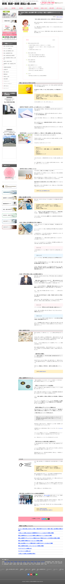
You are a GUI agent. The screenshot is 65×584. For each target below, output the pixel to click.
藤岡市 (32, 561)
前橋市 (9, 561)
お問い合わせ (59, 8)
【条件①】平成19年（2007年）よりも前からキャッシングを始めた (40, 45)
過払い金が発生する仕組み (8, 46)
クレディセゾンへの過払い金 (24, 548)
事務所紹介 (36, 8)
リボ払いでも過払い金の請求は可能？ (27, 553)
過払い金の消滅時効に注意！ (44, 190)
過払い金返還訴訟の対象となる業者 (10, 58)
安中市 (39, 561)
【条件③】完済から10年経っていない (35, 49)
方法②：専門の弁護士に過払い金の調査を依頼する (37, 56)
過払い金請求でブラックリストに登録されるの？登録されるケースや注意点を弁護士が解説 (39, 538)
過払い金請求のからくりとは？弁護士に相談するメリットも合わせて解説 (35, 535)
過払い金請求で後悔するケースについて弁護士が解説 (30, 540)
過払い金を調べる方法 (32, 52)
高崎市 (5, 561)
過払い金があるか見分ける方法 (33, 43)
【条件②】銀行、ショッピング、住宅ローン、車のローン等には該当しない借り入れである (42, 47)
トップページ (3, 570)
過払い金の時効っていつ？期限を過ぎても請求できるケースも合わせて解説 (35, 543)
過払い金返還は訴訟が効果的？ (9, 55)
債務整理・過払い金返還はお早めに (10, 64)
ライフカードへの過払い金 (24, 551)
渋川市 (29, 561)
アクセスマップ (6, 81)
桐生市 (12, 561)
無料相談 (13, 8)
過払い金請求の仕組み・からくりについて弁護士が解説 (31, 545)
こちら (60, 428)
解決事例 (21, 8)
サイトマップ (6, 88)
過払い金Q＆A (6, 71)
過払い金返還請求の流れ (8, 53)
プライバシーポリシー (8, 83)
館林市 (26, 561)
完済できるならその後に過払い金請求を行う (36, 70)
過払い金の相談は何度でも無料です (12, 570)
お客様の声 (28, 8)
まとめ (29, 73)
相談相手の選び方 (42, 371)
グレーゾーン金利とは (8, 48)
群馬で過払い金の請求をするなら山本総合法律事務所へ (38, 75)
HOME (6, 8)
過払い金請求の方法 (31, 59)
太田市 (19, 561)
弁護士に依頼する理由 (8, 61)
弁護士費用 (51, 8)
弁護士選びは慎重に (32, 61)
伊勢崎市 (15, 561)
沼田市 (23, 561)
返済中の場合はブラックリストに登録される (36, 68)
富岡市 (36, 561)
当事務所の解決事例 (43, 508)
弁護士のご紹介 (44, 8)
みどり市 (42, 561)
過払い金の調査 (47, 495)
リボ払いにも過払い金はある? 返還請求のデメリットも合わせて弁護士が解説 (36, 532)
